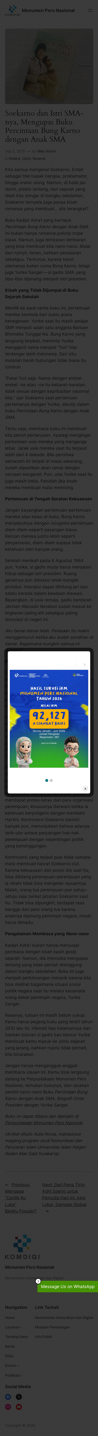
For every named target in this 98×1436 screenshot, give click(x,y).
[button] (46, 780)
